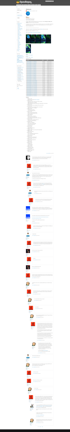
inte (26, 219)
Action (18, 41)
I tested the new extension (20, 73)
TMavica (27, 253)
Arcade (19, 43)
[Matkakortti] (28, 43)
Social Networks (20, 35)
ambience (21, 55)
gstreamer (20, 56)
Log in (47, 153)
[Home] (24, 2)
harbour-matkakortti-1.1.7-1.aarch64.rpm (31, 68)
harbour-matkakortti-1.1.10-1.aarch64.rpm (32, 61)
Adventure (19, 42)
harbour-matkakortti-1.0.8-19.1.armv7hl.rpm (32, 86)
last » (42, 426)
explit (26, 160)
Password (18, 12)
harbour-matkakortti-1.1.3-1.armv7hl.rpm (31, 79)
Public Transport (19, 34)
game (18, 56)
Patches (19, 33)
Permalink (27, 162)
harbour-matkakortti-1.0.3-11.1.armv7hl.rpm (32, 92)
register (49, 153)
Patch (18, 59)
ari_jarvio (27, 237)
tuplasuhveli (27, 176)
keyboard (20, 57)
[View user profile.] (28, 159)
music (22, 57)
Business (19, 27)
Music (18, 30)
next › (40, 426)
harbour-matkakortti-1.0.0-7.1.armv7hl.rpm (32, 95)
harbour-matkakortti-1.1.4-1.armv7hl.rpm (31, 76)
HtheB (18, 88)
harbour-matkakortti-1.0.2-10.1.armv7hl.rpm (32, 93)
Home (17, 6)
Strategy (19, 47)
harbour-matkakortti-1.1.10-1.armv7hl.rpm (32, 62)
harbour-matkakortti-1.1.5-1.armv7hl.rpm (31, 74)
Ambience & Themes (20, 26)
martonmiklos (31, 408)
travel (27, 57)
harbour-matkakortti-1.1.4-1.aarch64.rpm (31, 75)
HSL (32, 29)
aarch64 (18, 55)
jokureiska (27, 359)
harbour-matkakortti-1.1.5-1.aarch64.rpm (31, 73)
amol (18, 87)
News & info (19, 32)
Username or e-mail (19, 10)
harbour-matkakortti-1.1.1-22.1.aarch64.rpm (32, 82)
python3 (21, 62)
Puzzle (18, 45)
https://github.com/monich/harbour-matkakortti (34, 32)
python (18, 62)
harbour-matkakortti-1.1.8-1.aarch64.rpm (31, 66)
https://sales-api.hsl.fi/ (45, 350)
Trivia (18, 48)
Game (18, 40)
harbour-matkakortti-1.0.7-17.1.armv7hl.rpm (32, 87)
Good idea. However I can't (20, 67)
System (19, 37)
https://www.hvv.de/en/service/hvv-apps (36, 218)
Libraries (18, 50)
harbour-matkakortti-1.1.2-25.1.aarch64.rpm (32, 80)
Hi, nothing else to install (20, 78)
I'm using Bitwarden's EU (20, 79)
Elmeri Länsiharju (37, 99)
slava (27, 168)
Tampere (42, 29)
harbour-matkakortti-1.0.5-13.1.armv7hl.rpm (32, 89)
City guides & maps (20, 28)
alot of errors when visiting (20, 76)
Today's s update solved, (20, 70)
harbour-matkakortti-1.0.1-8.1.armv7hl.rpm (32, 94)
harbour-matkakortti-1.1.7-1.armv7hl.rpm (31, 69)
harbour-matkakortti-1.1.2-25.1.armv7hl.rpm (32, 81)
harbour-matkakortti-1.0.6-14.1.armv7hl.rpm (32, 88)
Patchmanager (19, 60)
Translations (19, 49)
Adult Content (19, 25)
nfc (26, 57)
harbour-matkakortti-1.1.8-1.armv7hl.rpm (31, 67)
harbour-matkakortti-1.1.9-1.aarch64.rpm (31, 63)
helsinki (29, 57)
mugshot (27, 286)
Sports (18, 36)
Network (19, 31)
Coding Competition (20, 23)
